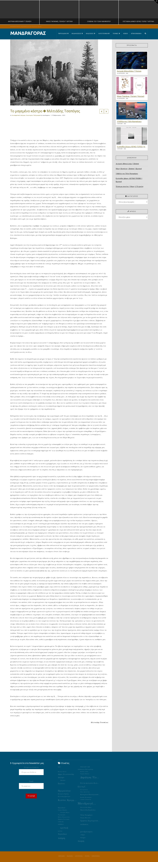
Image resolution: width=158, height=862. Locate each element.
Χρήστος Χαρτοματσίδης (90, 820)
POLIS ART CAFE (85, 767)
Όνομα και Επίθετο (31, 767)
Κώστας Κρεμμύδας (68, 800)
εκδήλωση (60, 821)
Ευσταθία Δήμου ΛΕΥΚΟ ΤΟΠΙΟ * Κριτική (129, 180)
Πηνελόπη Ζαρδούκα (88, 810)
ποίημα (82, 835)
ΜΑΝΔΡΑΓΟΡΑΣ (28, 33)
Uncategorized (16, 115)
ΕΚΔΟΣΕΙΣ (70, 856)
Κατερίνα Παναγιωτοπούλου (90, 794)
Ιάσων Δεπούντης (85, 792)
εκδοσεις (84, 824)
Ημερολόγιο (64, 790)
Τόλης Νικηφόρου (86, 815)
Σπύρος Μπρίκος (62, 810)
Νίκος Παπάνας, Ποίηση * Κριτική (129, 168)
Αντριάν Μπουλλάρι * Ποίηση (127, 163)
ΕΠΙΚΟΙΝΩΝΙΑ (96, 856)
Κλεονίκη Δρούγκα (64, 796)
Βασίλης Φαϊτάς (62, 771)
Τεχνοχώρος (61, 815)
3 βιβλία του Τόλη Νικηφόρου (127, 173)
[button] (156, 2)
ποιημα (83, 837)
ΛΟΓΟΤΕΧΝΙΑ (79, 856)
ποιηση (81, 840)
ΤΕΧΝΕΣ (87, 856)
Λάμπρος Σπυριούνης (85, 799)
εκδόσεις (61, 824)
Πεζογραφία (36, 115)
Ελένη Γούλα (84, 789)
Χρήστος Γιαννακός (63, 819)
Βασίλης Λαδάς (84, 771)
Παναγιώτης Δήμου (86, 807)
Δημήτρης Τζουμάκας (90, 777)
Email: (31, 781)
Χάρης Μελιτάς (85, 818)
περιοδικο (62, 834)
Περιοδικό (61, 807)
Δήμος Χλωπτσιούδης (66, 774)
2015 (59, 767)
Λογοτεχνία (29, 115)
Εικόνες (61, 783)
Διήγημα (22, 115)
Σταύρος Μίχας (65, 812)
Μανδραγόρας (87, 803)
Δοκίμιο (62, 780)
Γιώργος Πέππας (84, 774)
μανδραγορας (86, 831)
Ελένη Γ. (82, 786)
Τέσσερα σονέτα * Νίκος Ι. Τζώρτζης (130, 186)
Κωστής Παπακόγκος (86, 797)
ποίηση (61, 838)
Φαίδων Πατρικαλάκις (64, 817)
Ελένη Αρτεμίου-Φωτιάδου (90, 783)
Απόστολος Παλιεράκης (85, 769)
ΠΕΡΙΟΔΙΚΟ (61, 856)
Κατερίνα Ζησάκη (63, 794)
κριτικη (60, 831)
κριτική (64, 827)
